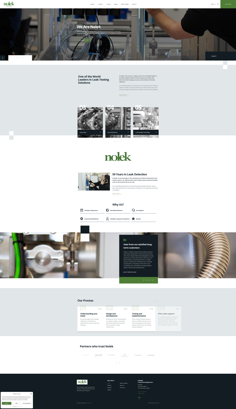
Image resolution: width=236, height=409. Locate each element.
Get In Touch (228, 4)
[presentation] (5, 34)
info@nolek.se (141, 393)
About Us (134, 4)
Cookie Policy (15, 406)
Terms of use (156, 402)
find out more (122, 95)
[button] (31, 393)
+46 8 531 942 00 (142, 391)
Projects (109, 4)
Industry (92, 4)
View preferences (27, 403)
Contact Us (122, 387)
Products (100, 4)
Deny (17, 403)
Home (108, 383)
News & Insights (125, 4)
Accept (6, 403)
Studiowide (89, 402)
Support (116, 4)
